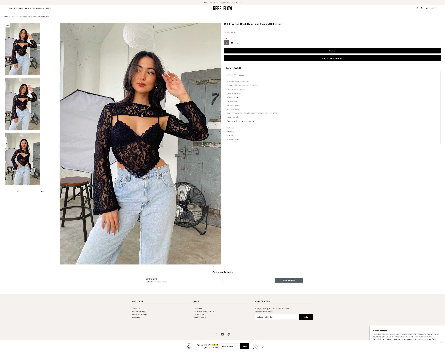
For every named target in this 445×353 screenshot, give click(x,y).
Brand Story (198, 308)
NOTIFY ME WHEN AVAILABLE (332, 58)
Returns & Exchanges (139, 314)
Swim (27, 8)
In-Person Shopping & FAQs (204, 311)
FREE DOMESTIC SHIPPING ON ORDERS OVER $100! (222, 2)
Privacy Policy (431, 339)
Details (228, 68)
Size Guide (238, 68)
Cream (241, 75)
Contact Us (136, 308)
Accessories (37, 8)
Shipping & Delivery (139, 311)
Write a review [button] (289, 280)
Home (6, 16)
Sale (47, 8)
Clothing (17, 8)
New (10, 8)
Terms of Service (200, 317)
